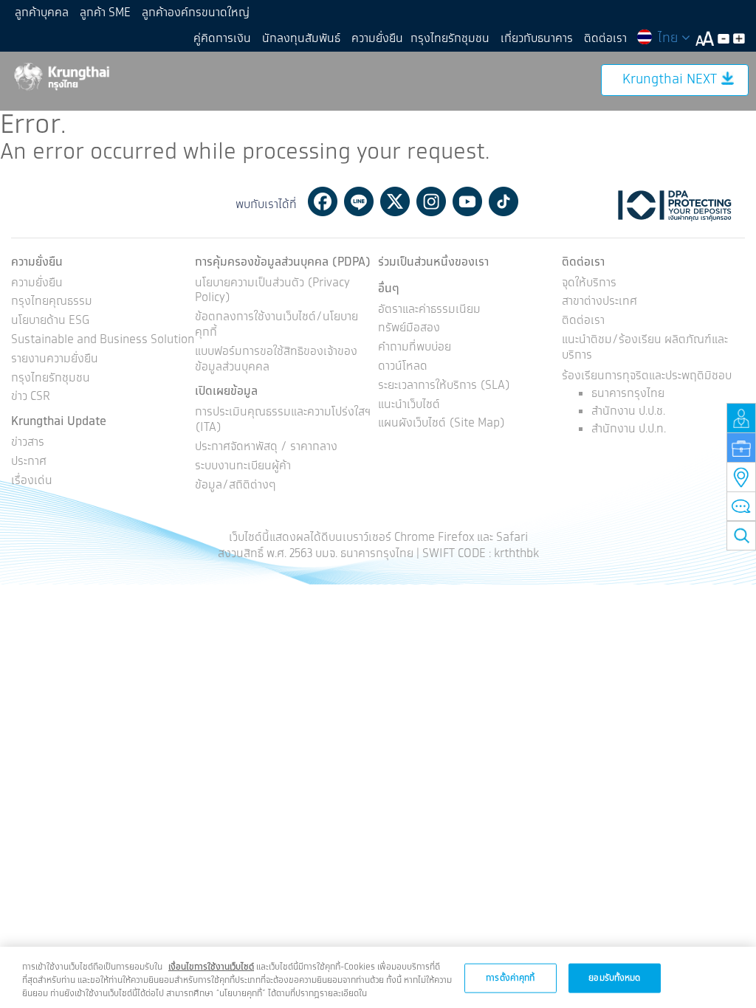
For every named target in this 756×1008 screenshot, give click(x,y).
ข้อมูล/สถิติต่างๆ (235, 486)
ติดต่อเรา (605, 38)
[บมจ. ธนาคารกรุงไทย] (60, 76)
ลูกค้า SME (105, 12)
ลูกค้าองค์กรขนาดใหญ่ (196, 12)
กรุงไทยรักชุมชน (449, 38)
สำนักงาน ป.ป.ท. (628, 429)
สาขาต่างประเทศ (599, 302)
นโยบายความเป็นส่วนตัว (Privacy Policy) (272, 291)
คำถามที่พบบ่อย (414, 348)
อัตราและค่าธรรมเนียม (429, 310)
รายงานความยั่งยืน (54, 359)
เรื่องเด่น (31, 481)
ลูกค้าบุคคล (42, 12)
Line (359, 201)
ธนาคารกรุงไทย (627, 393)
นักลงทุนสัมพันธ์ (301, 38)
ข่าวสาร (27, 443)
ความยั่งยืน (377, 38)
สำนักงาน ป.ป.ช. (628, 411)
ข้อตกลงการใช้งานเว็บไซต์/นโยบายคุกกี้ (276, 325)
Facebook (322, 201)
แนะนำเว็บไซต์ (409, 405)
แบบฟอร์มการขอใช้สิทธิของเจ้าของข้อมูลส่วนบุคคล (276, 360)
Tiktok (503, 201)
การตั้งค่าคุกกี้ (510, 977)
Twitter (395, 201)
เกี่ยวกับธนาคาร (537, 38)
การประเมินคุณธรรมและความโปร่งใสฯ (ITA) (283, 420)
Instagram (431, 201)
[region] (378, 977)
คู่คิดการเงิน (222, 38)
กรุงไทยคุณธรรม (51, 302)
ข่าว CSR (30, 397)
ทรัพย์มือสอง (409, 328)
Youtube (467, 201)
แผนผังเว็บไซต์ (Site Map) (441, 424)
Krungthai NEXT (669, 79)
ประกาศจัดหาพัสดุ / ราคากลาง (266, 447)
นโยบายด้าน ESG (50, 321)
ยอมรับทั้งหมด (614, 977)
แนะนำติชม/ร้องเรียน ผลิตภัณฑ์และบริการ (645, 348)
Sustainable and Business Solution (102, 340)
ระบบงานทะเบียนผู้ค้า (243, 466)
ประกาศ (29, 462)
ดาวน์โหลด (402, 367)
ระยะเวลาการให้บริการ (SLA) (444, 386)
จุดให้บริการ (589, 283)
